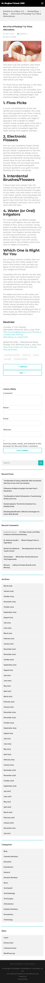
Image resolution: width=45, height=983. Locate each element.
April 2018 (7, 807)
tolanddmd (23, 34)
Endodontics (8, 867)
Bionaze (7, 565)
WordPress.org (9, 953)
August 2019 (8, 733)
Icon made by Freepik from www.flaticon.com (23, 974)
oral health (7, 359)
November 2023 (10, 602)
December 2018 (10, 770)
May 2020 (7, 686)
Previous (23, 367)
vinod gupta (8, 557)
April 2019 (7, 754)
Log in (6, 937)
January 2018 (9, 823)
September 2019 (10, 728)
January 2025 (9, 591)
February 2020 (9, 702)
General (7, 872)
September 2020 (10, 665)
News (6, 883)
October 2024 (9, 596)
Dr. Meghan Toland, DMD (13, 3)
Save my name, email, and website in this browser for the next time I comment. (22, 445)
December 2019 (10, 712)
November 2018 (10, 775)
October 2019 (9, 723)
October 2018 (9, 781)
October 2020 (9, 659)
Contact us (22, 976)
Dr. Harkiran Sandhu (11, 540)
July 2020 (7, 675)
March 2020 (8, 696)
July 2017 (7, 833)
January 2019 (9, 765)
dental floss (26, 355)
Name (6, 407)
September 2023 (10, 612)
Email (6, 419)
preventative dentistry (21, 359)
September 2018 (10, 786)
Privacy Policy (22, 979)
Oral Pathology (9, 893)
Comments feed (10, 948)
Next (22, 373)
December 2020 (10, 649)
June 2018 (7, 796)
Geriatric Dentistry (11, 877)
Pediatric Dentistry (11, 909)
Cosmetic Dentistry (11, 856)
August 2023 (8, 617)
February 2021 (9, 638)
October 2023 (9, 607)
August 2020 (8, 670)
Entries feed (8, 943)
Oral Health (12, 37)
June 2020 (7, 681)
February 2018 (9, 817)
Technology (8, 920)
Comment (8, 393)
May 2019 (7, 749)
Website (7, 430)
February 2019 (9, 760)
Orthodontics (9, 904)
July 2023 (7, 623)
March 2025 (8, 586)
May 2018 (7, 802)
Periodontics (8, 914)
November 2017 (10, 828)
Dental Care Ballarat (11, 548)
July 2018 (7, 791)
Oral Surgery (8, 898)
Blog (7, 37)
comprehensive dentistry (12, 355)
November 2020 (10, 654)
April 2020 (7, 691)
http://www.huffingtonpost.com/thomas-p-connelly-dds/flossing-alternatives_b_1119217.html (22, 334)
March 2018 (8, 812)
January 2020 (9, 707)
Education (7, 862)
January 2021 (9, 644)
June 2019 (7, 744)
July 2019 (7, 738)
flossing (35, 355)
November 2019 (10, 717)
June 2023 (7, 628)
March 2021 (8, 633)
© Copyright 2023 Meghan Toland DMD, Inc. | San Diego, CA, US (22, 970)
